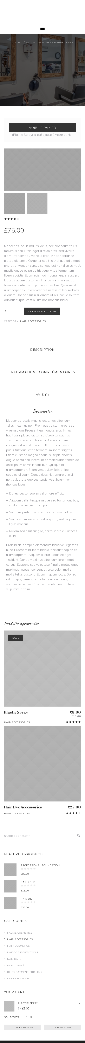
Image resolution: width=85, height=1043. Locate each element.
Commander (62, 1023)
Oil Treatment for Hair (24, 968)
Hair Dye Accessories (23, 803)
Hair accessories (39, 38)
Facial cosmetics (20, 929)
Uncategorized (18, 974)
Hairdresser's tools (22, 948)
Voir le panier (42, 124)
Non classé (15, 961)
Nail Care (14, 955)
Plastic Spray (16, 708)
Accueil (17, 38)
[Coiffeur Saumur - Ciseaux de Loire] (42, 9)
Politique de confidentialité (31, 1041)
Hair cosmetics (18, 942)
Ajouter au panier (42, 307)
